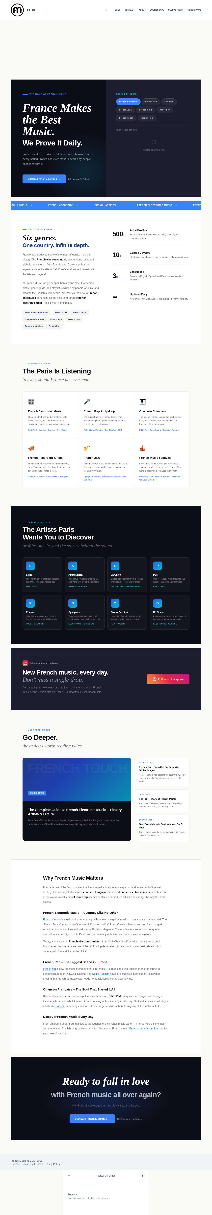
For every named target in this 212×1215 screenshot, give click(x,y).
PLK (68, 973)
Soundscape (157, 10)
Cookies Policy (19, 1164)
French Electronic (128, 101)
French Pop (147, 118)
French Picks (194, 10)
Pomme (60, 1006)
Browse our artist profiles (143, 1028)
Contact (129, 10)
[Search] (106, 10)
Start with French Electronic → (92, 1118)
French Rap (151, 101)
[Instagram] (28, 10)
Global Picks (175, 10)
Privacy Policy (52, 1164)
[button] (69, 1176)
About (142, 10)
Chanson (169, 101)
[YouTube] (33, 10)
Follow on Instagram (171, 679)
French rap (49, 968)
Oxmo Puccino (100, 973)
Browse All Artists (80, 179)
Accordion (164, 110)
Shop (117, 10)
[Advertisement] (106, 45)
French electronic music (57, 919)
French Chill (145, 110)
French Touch (126, 118)
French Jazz (125, 110)
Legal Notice (36, 1164)
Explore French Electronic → (44, 178)
